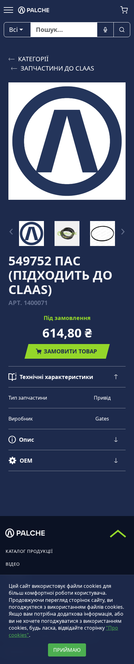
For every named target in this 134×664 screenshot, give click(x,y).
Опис (26, 439)
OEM (26, 460)
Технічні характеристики (56, 377)
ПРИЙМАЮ (67, 650)
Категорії (33, 59)
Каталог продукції (29, 551)
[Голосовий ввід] (105, 29)
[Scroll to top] (118, 533)
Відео (13, 564)
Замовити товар (70, 351)
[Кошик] (124, 10)
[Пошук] (121, 29)
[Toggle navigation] (8, 9)
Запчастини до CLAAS (57, 68)
